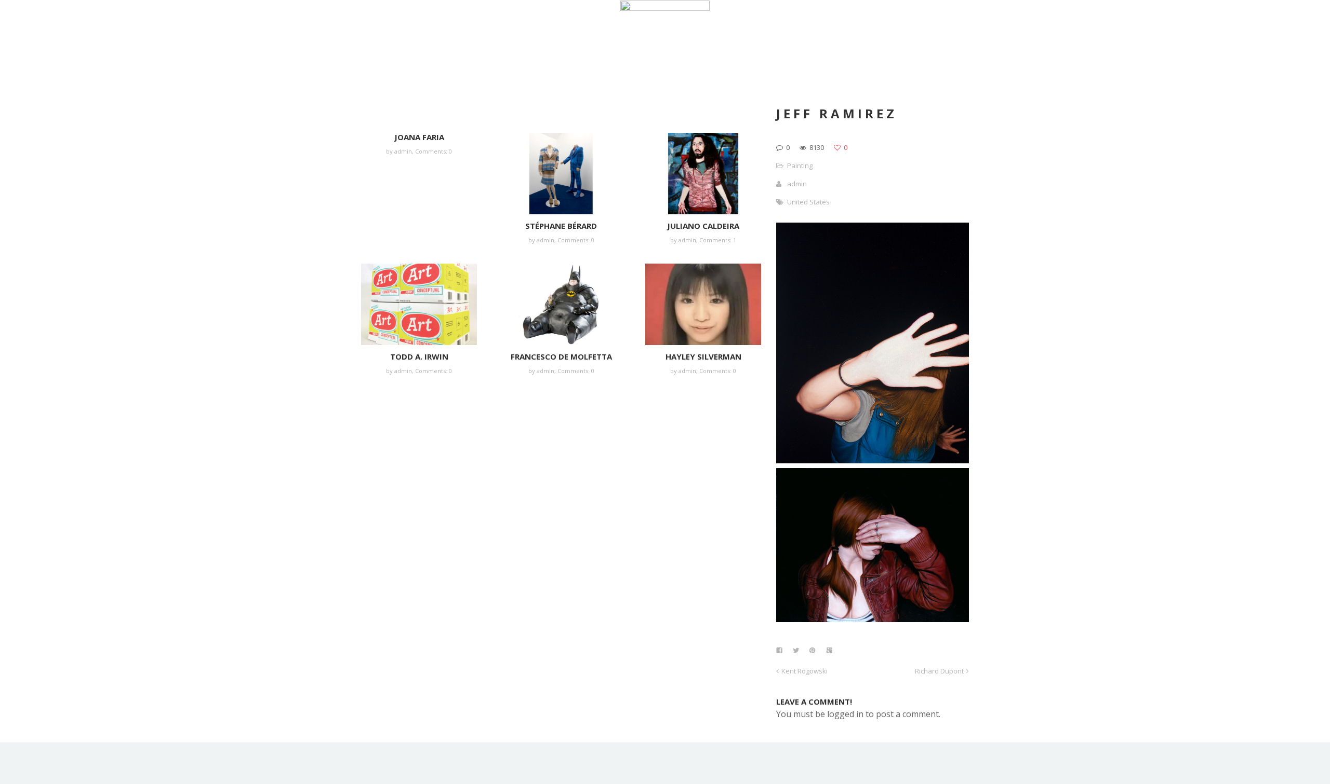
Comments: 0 (433, 151)
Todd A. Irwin (419, 356)
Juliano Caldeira (703, 226)
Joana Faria (419, 137)
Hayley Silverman (703, 356)
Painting (800, 165)
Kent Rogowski (804, 671)
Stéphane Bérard (561, 226)
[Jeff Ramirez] (872, 460)
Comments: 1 (717, 240)
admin (403, 151)
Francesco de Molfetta (561, 356)
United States (808, 202)
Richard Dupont (939, 671)
